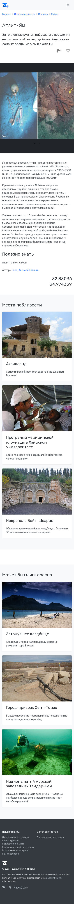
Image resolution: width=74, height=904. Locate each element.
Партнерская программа (50, 837)
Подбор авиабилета (13, 844)
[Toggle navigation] (68, 5)
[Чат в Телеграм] (9, 888)
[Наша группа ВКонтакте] (3, 888)
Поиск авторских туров (15, 850)
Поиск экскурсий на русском (18, 847)
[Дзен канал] (21, 887)
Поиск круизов (10, 854)
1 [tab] (34, 143)
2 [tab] (39, 143)
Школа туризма (10, 840)
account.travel (54, 878)
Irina (15, 270)
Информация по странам (15, 837)
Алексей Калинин (28, 270)
